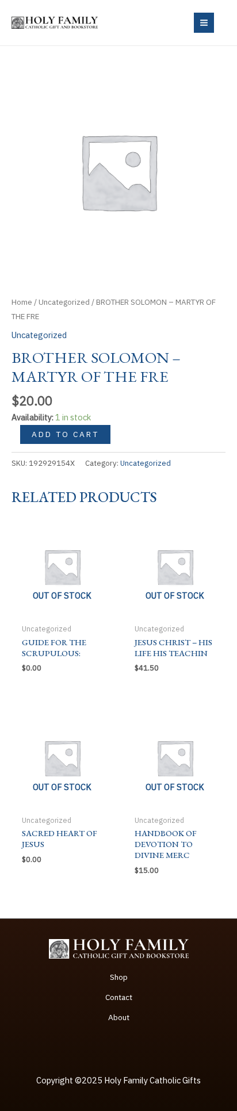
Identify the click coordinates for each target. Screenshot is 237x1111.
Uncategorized (64, 302)
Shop (119, 977)
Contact (118, 997)
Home (22, 302)
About (118, 1017)
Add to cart (65, 434)
